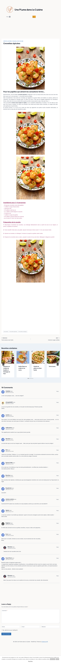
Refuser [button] (57, 659)
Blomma (10, 547)
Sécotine (8, 438)
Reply (57, 391)
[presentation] (7, 357)
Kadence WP (45, 641)
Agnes (7, 510)
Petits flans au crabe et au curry (22, 368)
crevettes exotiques (23, 331)
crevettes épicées (13, 331)
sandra (7, 415)
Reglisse (8, 523)
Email (23, 626)
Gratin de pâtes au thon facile (38, 368)
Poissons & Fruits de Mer (17, 41)
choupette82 (9, 402)
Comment (4, 610)
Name (3, 626)
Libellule (8, 391)
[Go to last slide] (3, 364)
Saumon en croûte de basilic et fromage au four (6, 370)
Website (44, 626)
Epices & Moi (9, 462)
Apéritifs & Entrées (7, 41)
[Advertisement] (30, 27)
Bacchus (8, 475)
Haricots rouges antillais (54, 339)
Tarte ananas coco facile (7, 339)
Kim (7, 450)
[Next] (58, 364)
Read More (30, 661)
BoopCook (8, 488)
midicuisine (9, 427)
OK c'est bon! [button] (52, 659)
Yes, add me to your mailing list (10, 630)
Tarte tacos (52, 366)
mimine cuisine (10, 499)
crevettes (6, 331)
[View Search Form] (34, 17)
